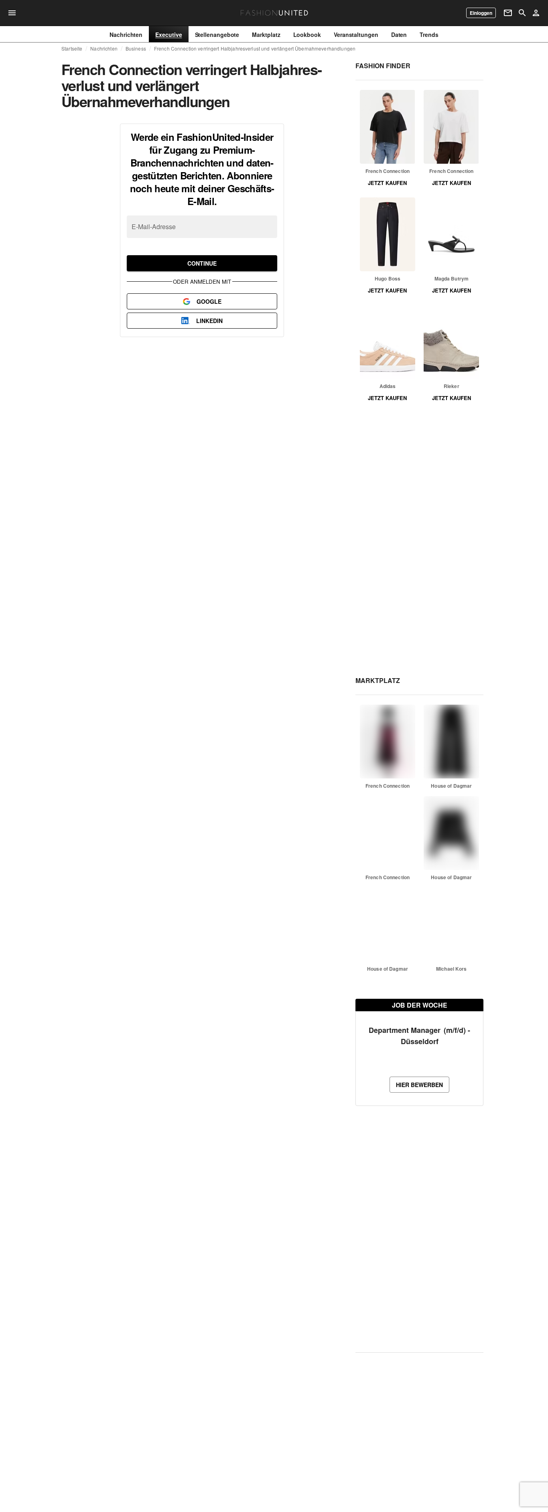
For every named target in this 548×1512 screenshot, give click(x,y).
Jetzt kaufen (387, 183)
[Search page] (522, 13)
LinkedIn (209, 321)
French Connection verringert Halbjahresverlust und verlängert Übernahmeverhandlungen (254, 48)
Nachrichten (103, 48)
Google (209, 301)
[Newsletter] (508, 13)
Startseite (71, 48)
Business (136, 48)
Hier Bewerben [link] (419, 1085)
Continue (202, 263)
